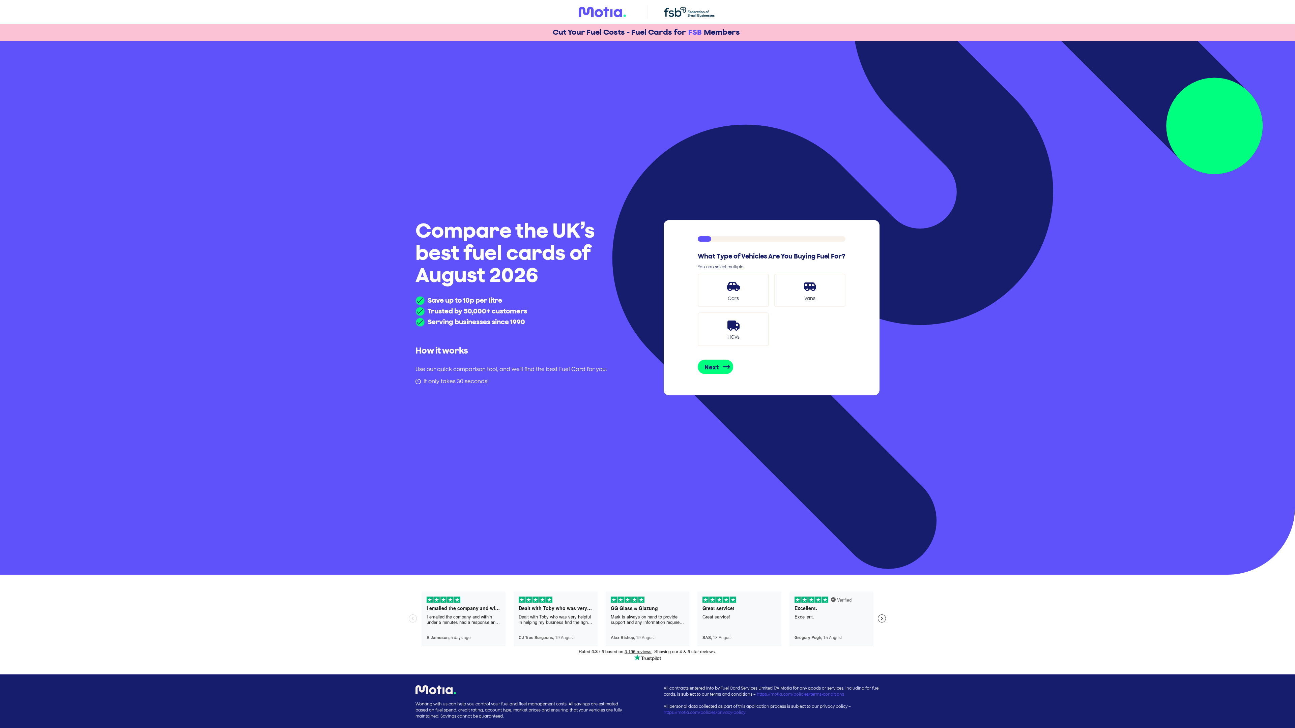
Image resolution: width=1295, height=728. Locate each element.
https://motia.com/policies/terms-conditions (800, 694)
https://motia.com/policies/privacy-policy (704, 712)
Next (711, 367)
